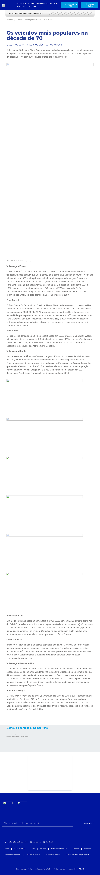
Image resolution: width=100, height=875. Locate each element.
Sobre (33, 849)
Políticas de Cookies (33, 855)
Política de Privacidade (13, 855)
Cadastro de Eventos (53, 855)
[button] (9, 735)
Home (7, 849)
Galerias (76, 849)
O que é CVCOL (19, 849)
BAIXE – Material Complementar (77, 855)
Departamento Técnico (59, 849)
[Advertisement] (50, 772)
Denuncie (87, 849)
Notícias (43, 849)
